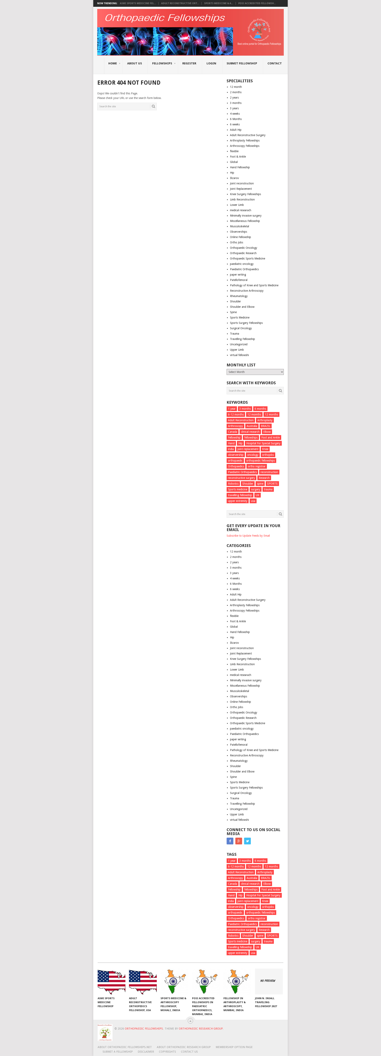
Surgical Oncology (241, 328)
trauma (268, 489)
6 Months (236, 119)
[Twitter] (247, 841)
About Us (134, 63)
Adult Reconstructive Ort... (180, 3)
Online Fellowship (240, 237)
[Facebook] (230, 841)
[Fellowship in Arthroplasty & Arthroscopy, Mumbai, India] (237, 981)
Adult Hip (235, 129)
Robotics (233, 483)
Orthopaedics (236, 466)
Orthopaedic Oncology (243, 247)
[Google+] (238, 841)
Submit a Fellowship (118, 1051)
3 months (235, 103)
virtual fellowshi (239, 355)
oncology (252, 454)
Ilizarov (234, 178)
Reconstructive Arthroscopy (247, 290)
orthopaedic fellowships (260, 460)
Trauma (234, 333)
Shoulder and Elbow (242, 306)
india (231, 449)
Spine (233, 312)
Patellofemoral (238, 280)
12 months (271, 414)
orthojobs (268, 454)
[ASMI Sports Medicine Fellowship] (111, 981)
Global (234, 162)
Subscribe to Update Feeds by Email (248, 535)
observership (235, 454)
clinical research (250, 431)
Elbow (267, 431)
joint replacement (248, 449)
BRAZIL (265, 426)
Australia (252, 426)
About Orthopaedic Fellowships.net (125, 1047)
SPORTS (272, 483)
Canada (232, 431)
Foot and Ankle (270, 437)
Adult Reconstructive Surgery (248, 135)
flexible (234, 151)
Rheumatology (239, 296)
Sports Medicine (239, 317)
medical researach (240, 210)
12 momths (254, 414)
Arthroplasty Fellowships (245, 140)
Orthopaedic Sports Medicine (247, 258)
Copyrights (167, 1051)
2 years (234, 97)
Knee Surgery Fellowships (245, 194)
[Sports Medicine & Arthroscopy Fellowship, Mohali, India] (174, 981)
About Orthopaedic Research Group (184, 1047)
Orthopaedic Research (243, 253)
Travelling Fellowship (242, 339)
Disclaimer (146, 1051)
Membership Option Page (234, 1047)
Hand (231, 443)
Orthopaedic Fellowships (144, 1028)
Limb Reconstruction (242, 199)
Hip (232, 172)
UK (257, 495)
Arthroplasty (264, 420)
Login (211, 63)
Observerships (238, 231)
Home (112, 63)
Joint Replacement (241, 188)
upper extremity (237, 500)
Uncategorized (238, 344)
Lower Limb (237, 204)
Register (189, 63)
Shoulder (235, 301)
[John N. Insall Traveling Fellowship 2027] (269, 981)
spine (260, 483)
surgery (255, 489)
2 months (235, 92)
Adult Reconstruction (241, 420)
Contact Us (189, 1051)
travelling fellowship (240, 495)
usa (253, 500)
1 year (232, 408)
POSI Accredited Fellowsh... (257, 3)
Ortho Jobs (236, 242)
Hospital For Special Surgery (263, 443)
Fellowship (234, 437)
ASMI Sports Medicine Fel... (138, 3)
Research (264, 477)
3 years (234, 108)
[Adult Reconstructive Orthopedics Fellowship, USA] (143, 981)
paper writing (238, 274)
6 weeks (235, 124)
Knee (265, 449)
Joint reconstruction (242, 183)
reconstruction (269, 472)
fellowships (251, 437)
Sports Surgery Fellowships (246, 322)
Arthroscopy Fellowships (244, 145)
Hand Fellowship (240, 167)
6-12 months (236, 414)
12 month (236, 86)
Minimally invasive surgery (246, 215)
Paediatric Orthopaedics (244, 269)
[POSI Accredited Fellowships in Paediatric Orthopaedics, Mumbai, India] (206, 981)
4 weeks (235, 113)
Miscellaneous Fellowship (245, 221)
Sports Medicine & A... (218, 3)
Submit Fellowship (242, 63)
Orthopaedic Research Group (201, 1028)
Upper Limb (237, 349)
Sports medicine (237, 489)
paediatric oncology (242, 263)
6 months (260, 408)
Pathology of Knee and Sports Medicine (254, 285)
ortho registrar (257, 466)
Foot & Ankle (238, 156)
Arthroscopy (235, 426)
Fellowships (162, 63)
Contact (274, 63)
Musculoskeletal (239, 226)
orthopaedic (235, 460)
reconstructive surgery (241, 477)
